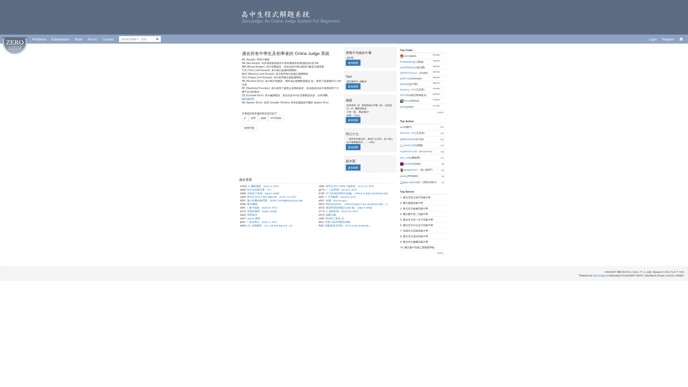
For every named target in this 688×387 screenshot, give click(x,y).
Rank (78, 39)
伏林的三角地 (254, 193)
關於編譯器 (248, 99)
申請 (285, 225)
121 (442, 157)
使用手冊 (249, 128)
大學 (271, 225)
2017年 (361, 186)
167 (442, 145)
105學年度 (348, 204)
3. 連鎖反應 (332, 211)
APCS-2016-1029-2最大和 (262, 197)
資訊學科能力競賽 (380, 193)
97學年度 (359, 193)
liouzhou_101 (407, 89)
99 (443, 163)
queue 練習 (253, 218)
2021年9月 (346, 189)
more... (441, 112)
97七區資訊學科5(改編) (339, 193)
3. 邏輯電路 (254, 186)
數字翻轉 (252, 204)
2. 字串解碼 (331, 197)
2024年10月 (346, 211)
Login (653, 39)
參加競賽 (353, 62)
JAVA (263, 118)
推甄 (281, 225)
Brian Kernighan (340, 200)
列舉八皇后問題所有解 (337, 222)
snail (402, 127)
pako (406, 56)
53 (443, 182)
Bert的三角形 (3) (335, 218)
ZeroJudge (599, 275)
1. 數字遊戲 (252, 207)
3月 (366, 186)
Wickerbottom (333, 204)
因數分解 (331, 214)
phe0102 (405, 78)
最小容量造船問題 (257, 200)
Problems (39, 39)
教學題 (276, 193)
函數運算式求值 (334, 225)
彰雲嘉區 (367, 193)
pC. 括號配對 (254, 225)
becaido (407, 163)
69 (443, 176)
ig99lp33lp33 (407, 139)
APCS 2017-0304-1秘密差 (340, 186)
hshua (406, 100)
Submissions (60, 39)
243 (442, 139)
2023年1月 (266, 222)
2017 (266, 225)
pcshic (403, 176)
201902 (354, 225)
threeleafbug (407, 61)
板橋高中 (269, 193)
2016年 (282, 196)
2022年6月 (266, 207)
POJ (269, 189)
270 (442, 133)
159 (442, 151)
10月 (288, 196)
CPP (253, 118)
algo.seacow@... (412, 182)
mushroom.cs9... (409, 151)
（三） (387, 204)
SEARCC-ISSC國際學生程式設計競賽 (286, 200)
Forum (92, 39)
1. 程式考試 (252, 222)
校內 (364, 204)
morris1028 (409, 145)
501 (442, 126)
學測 (276, 225)
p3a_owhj (405, 157)
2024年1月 (268, 186)
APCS (276, 186)
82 (443, 170)
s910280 (405, 95)
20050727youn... (409, 73)
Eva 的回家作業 (256, 189)
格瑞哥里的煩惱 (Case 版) (340, 207)
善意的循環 (253, 211)
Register (668, 39)
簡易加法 (252, 214)
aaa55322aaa (408, 67)
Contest (108, 39)
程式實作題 (363, 225)
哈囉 (328, 200)
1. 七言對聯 (332, 189)
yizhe (403, 106)
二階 (290, 225)
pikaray (404, 84)
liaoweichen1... (411, 169)
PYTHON (276, 118)
